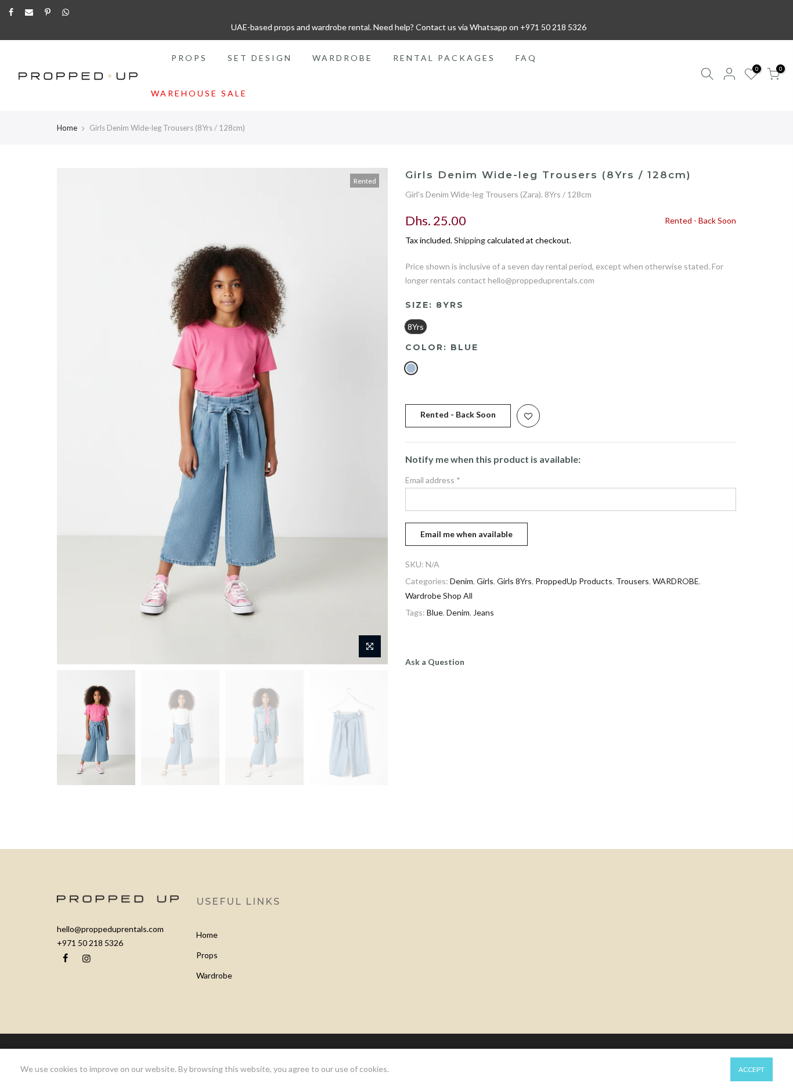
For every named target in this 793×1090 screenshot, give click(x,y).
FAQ (526, 58)
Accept (751, 1069)
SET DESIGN (260, 58)
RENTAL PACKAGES (444, 58)
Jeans (483, 612)
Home (67, 127)
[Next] (367, 416)
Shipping (469, 240)
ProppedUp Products (573, 581)
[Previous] (77, 416)
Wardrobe (214, 975)
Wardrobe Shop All (439, 595)
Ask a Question (434, 662)
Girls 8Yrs (514, 581)
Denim (461, 581)
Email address (432, 480)
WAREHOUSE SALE (199, 93)
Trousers (632, 581)
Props (207, 955)
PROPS (189, 58)
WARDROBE (342, 58)
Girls (485, 581)
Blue (435, 612)
